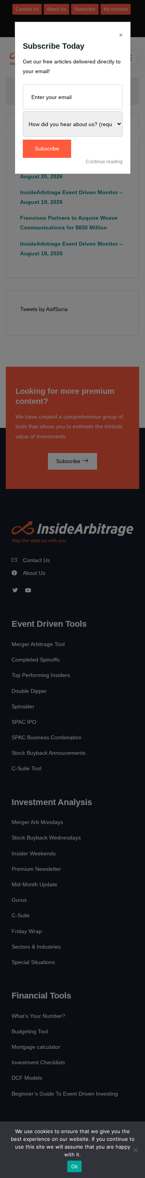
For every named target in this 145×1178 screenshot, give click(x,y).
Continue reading (104, 161)
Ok (74, 1166)
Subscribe (47, 148)
